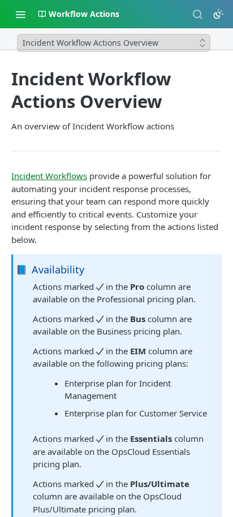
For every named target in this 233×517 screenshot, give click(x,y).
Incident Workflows (49, 175)
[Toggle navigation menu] (20, 14)
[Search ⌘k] (197, 14)
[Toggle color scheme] (218, 14)
